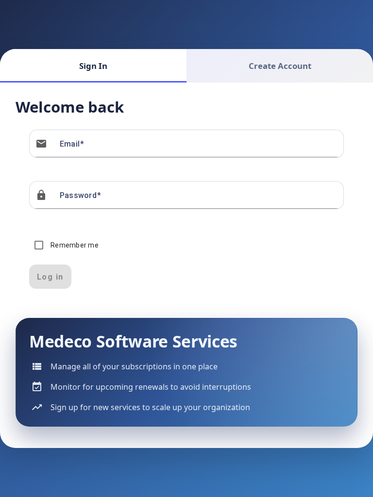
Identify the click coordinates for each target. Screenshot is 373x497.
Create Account (280, 65)
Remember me (75, 245)
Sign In (93, 65)
